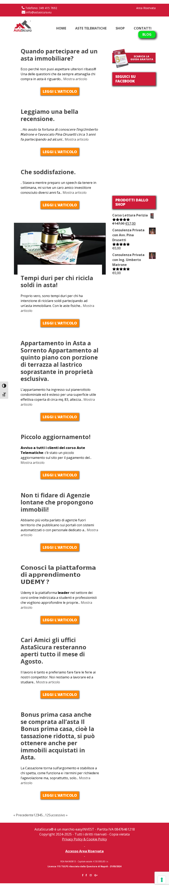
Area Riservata (146, 8)
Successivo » (58, 815)
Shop (120, 28)
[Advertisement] (134, 296)
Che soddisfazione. (48, 172)
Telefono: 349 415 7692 (41, 8)
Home (61, 28)
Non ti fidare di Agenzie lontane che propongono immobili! (57, 502)
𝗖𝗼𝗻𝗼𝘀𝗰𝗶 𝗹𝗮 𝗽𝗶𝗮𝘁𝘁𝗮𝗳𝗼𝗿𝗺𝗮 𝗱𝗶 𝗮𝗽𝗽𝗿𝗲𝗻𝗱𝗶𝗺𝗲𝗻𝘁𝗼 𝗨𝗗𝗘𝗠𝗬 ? (58, 574)
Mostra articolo (75, 79)
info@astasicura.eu (38, 12)
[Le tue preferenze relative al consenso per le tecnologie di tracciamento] (162, 880)
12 (47, 815)
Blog (146, 34)
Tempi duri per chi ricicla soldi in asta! (57, 281)
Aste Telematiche (91, 28)
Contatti (142, 28)
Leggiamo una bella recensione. (49, 115)
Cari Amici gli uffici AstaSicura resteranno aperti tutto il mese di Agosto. (53, 650)
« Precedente (23, 815)
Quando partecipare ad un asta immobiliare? (59, 54)
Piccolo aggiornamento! (55, 437)
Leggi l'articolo (60, 91)
